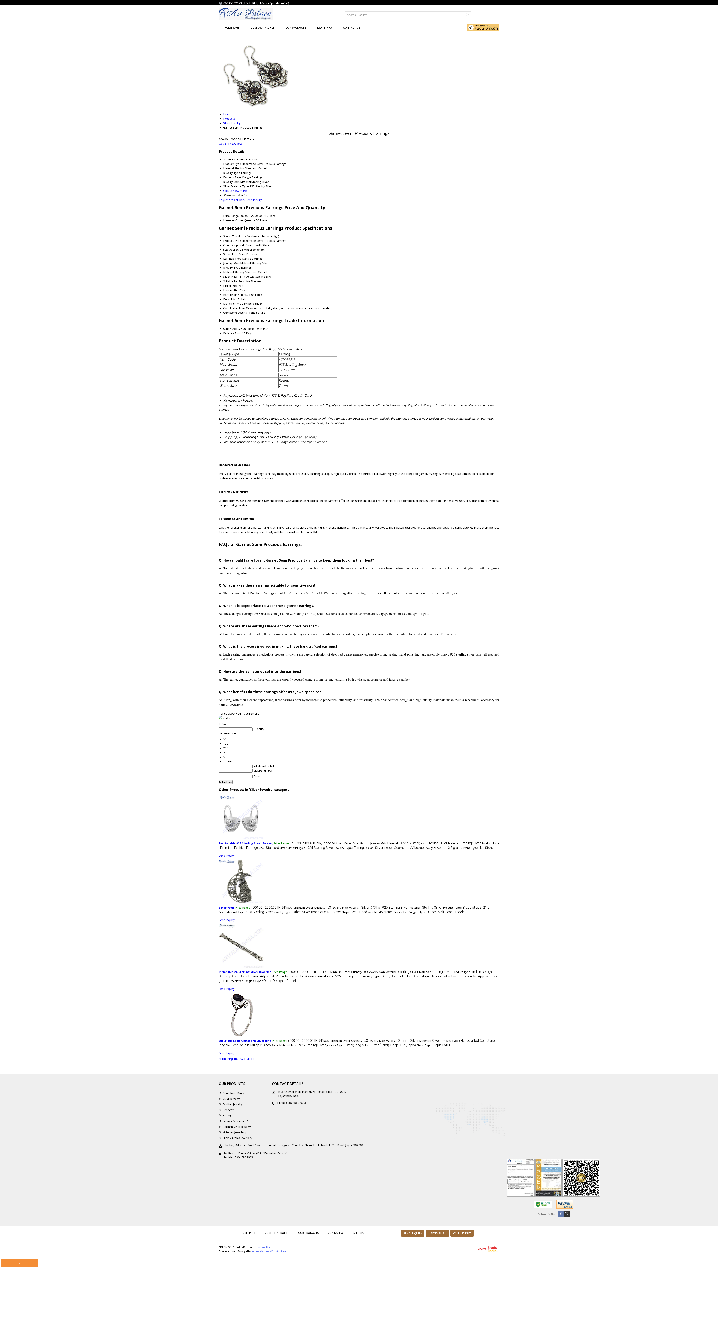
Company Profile (262, 27)
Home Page (232, 27)
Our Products (296, 27)
